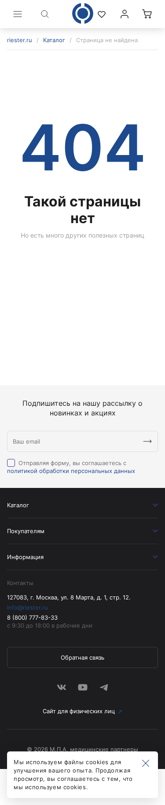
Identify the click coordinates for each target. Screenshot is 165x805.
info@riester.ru (27, 607)
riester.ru (19, 39)
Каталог (54, 39)
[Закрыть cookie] (145, 763)
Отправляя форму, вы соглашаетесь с (71, 466)
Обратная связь (82, 657)
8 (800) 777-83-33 (32, 617)
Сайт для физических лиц (79, 711)
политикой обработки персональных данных (71, 470)
